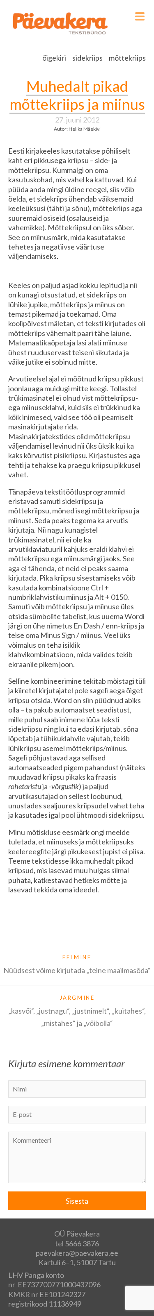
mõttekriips (127, 57)
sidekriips (87, 57)
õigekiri (54, 57)
